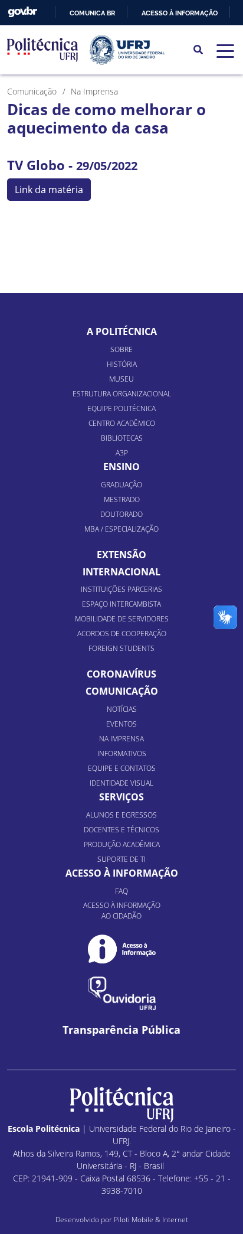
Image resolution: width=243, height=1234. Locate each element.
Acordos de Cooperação (121, 634)
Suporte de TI (121, 859)
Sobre (121, 349)
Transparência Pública (121, 1030)
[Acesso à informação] (122, 949)
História (122, 364)
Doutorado (121, 514)
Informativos (121, 753)
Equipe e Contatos (122, 768)
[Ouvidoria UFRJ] (122, 993)
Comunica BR (92, 13)
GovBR (22, 12)
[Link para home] (121, 1104)
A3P (122, 453)
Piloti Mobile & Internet (151, 1220)
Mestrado (122, 499)
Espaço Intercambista (121, 604)
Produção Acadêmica (122, 844)
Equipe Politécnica (121, 408)
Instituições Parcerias (121, 589)
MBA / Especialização (121, 529)
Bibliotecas (122, 438)
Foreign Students (121, 648)
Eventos (121, 724)
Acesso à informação (180, 13)
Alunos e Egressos (121, 815)
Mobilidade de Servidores (122, 619)
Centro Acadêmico (121, 423)
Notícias (122, 709)
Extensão (121, 554)
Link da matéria (49, 189)
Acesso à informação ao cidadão (121, 910)
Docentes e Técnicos (121, 830)
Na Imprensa (121, 739)
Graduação (121, 485)
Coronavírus (121, 674)
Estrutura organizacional (122, 394)
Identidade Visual (121, 783)
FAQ (121, 891)
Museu (121, 379)
